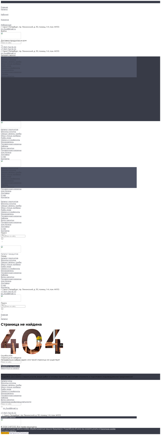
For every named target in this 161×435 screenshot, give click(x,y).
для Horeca (6, 114)
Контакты (5, 120)
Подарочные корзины (11, 72)
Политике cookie (107, 429)
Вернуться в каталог (10, 368)
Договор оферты (8, 431)
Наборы (4, 74)
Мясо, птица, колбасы (11, 64)
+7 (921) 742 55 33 (8, 292)
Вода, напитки (7, 76)
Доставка (5, 116)
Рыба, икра (6, 66)
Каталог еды (6, 381)
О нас (3, 118)
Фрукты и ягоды (8, 60)
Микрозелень (7, 70)
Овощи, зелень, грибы (11, 62)
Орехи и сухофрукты (10, 68)
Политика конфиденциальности (16, 402)
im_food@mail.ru (8, 29)
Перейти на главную (10, 366)
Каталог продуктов (9, 91)
